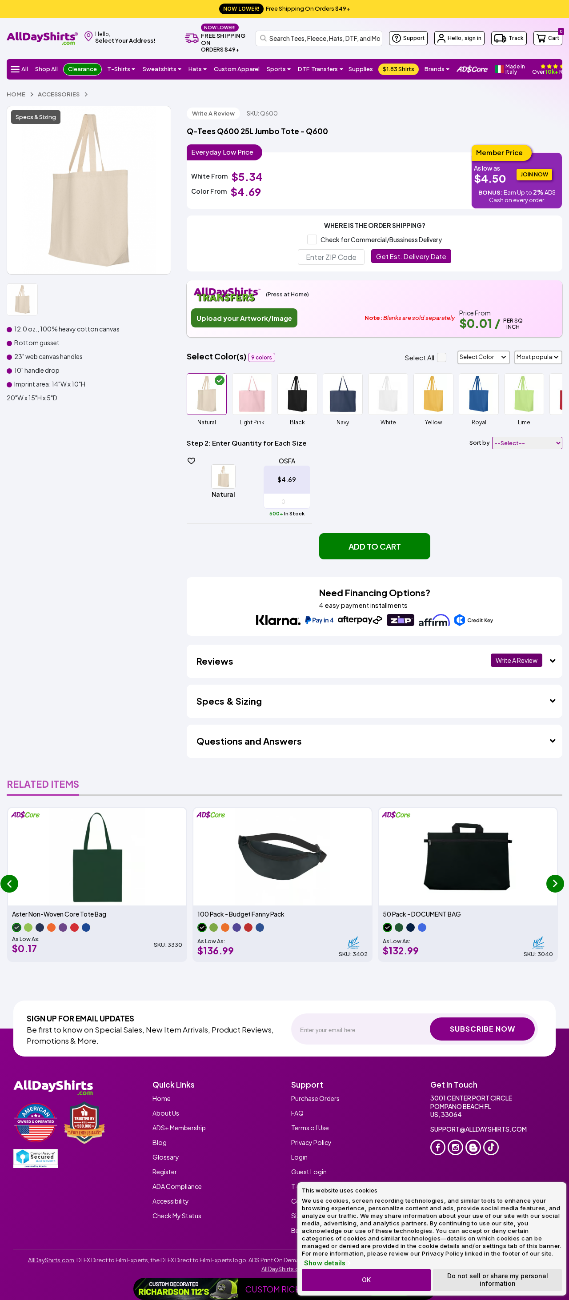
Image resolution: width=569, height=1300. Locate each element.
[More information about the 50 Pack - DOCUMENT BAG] (468, 856)
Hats (195, 68)
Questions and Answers (249, 740)
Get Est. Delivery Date (411, 256)
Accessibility (170, 1201)
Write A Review (213, 113)
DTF (318, 68)
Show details (324, 1263)
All (24, 68)
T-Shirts (118, 68)
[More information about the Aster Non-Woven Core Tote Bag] (97, 856)
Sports (276, 68)
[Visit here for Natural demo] (89, 190)
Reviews (214, 660)
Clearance (82, 68)
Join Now (534, 174)
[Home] (42, 37)
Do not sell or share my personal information (497, 1279)
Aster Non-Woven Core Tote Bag (59, 914)
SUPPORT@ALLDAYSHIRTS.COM (478, 1129)
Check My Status (176, 1216)
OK (366, 1280)
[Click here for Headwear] (205, 69)
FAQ (297, 1113)
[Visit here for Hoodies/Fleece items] (179, 69)
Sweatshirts (159, 68)
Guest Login (309, 1172)
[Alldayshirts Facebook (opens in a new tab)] (438, 1147)
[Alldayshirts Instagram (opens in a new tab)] (455, 1147)
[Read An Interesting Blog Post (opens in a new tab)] (473, 1147)
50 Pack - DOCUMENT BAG (422, 914)
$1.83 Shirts (398, 68)
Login (299, 1157)
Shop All (46, 68)
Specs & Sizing (36, 116)
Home (161, 1098)
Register (164, 1172)
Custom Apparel (237, 68)
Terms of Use (310, 1128)
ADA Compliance (177, 1186)
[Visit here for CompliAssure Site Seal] (35, 1158)
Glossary (165, 1157)
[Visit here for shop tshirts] (133, 69)
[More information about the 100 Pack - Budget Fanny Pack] (282, 856)
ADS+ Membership (179, 1128)
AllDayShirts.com (51, 1260)
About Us (165, 1113)
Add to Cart (375, 546)
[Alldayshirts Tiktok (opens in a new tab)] (491, 1147)
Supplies (361, 68)
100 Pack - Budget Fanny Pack (240, 914)
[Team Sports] (289, 69)
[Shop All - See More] (186, 1289)
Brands (435, 68)
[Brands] (448, 69)
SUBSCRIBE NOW (482, 1028)
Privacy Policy (311, 1142)
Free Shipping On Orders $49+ (286, 8)
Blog (159, 1142)
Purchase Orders (315, 1098)
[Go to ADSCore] (472, 69)
